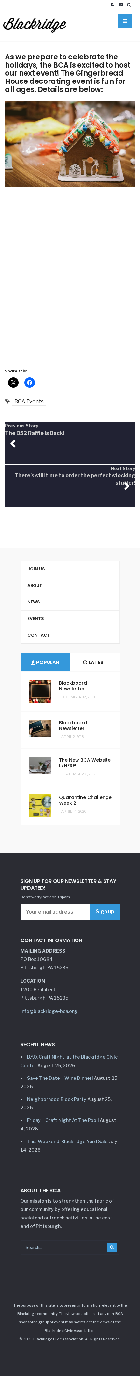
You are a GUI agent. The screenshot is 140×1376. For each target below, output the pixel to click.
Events (35, 618)
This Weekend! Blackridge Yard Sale (67, 1141)
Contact (38, 635)
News (33, 602)
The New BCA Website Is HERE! (85, 763)
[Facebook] (113, 4)
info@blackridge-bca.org (49, 1011)
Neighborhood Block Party (56, 1099)
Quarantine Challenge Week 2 (85, 800)
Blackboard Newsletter (73, 686)
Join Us (36, 569)
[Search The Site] (130, 4)
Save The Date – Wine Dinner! (60, 1078)
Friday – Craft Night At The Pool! (63, 1120)
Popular (47, 662)
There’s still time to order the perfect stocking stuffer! (74, 476)
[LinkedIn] (121, 4)
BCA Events (29, 401)
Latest (97, 662)
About (34, 585)
